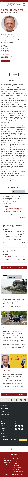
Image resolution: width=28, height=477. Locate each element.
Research (3, 421)
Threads (22, 429)
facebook (16, 400)
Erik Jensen (9, 213)
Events (2, 432)
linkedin (12, 400)
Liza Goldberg (9, 208)
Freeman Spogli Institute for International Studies (13, 10)
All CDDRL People (5, 12)
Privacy (15, 461)
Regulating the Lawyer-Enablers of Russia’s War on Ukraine (14, 234)
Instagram (16, 429)
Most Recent (7, 192)
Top (16, 449)
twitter (4, 400)
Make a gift (23, 439)
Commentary (11, 277)
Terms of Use (16, 459)
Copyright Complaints (18, 471)
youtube (20, 400)
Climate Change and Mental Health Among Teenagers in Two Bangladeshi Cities (14, 294)
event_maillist (25, 400)
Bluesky (19, 426)
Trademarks (16, 465)
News (19, 277)
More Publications (7, 267)
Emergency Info (7, 464)
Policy (2, 425)
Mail (16, 426)
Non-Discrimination (18, 467)
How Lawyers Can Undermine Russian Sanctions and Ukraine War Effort (14, 371)
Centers (3, 428)
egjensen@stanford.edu (7, 54)
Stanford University (6, 1)
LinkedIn (19, 429)
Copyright (15, 463)
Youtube (22, 426)
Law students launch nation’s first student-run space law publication (14, 331)
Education (3, 423)
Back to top (21, 267)
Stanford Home (7, 458)
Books (14, 192)
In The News (14, 74)
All (4, 277)
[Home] (11, 4)
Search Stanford (7, 462)
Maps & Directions (8, 460)
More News (7, 394)
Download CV (6, 61)
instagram (8, 400)
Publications (14, 69)
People (2, 426)
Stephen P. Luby (17, 208)
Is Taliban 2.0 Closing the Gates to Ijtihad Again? (14, 255)
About (2, 433)
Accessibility (16, 469)
